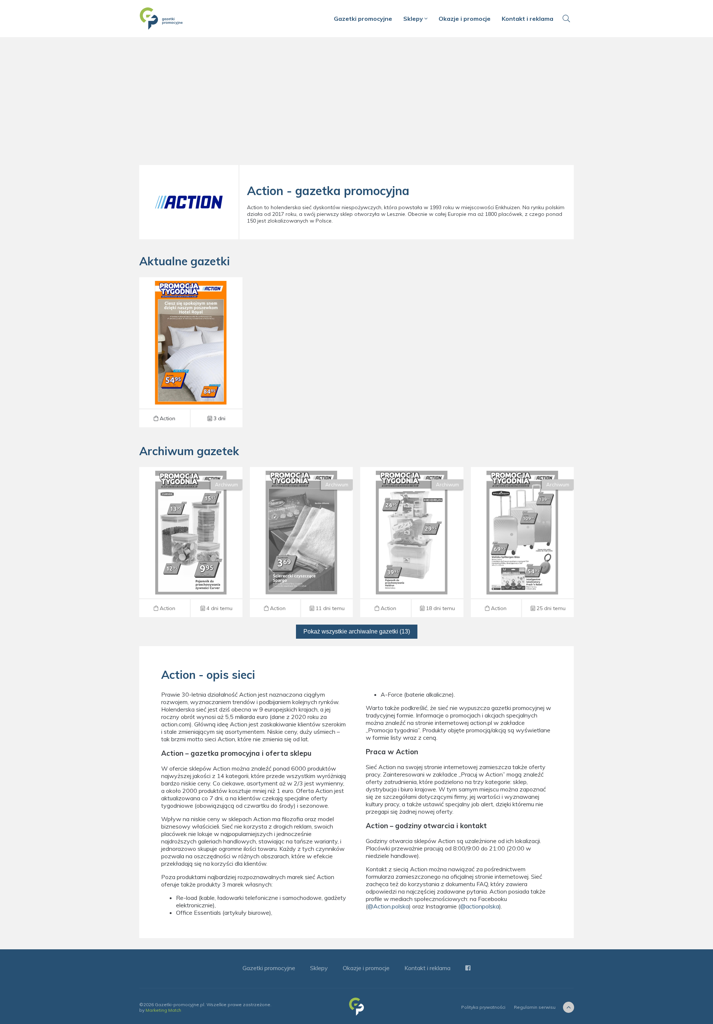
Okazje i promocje (465, 18)
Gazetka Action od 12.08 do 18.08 (301, 542)
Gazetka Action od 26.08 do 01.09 (190, 352)
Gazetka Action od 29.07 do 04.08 (522, 542)
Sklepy (413, 18)
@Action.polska (388, 906)
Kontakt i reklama (527, 18)
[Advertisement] (356, 104)
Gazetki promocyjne (363, 18)
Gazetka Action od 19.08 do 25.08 (190, 542)
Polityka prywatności (483, 1007)
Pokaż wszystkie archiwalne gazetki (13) (356, 631)
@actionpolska (479, 906)
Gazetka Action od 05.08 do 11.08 (411, 542)
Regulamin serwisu (535, 1007)
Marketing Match (163, 1010)
